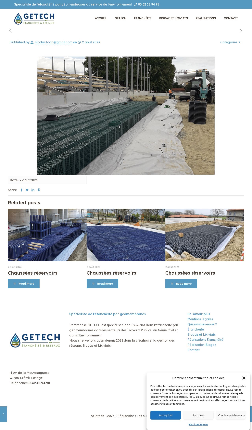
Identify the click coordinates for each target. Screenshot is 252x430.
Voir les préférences (232, 415)
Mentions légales (198, 424)
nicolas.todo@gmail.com (53, 42)
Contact (193, 350)
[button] (244, 378)
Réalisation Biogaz (201, 345)
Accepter (166, 415)
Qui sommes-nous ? (202, 324)
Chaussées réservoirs (32, 273)
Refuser (198, 415)
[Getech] (35, 18)
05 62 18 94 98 (148, 4)
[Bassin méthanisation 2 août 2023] (3, 414)
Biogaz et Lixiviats (201, 334)
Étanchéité (195, 329)
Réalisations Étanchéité (205, 340)
